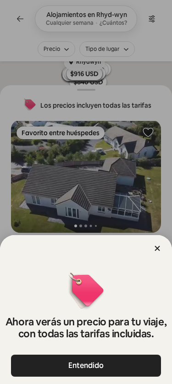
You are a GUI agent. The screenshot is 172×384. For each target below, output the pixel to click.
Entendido (86, 365)
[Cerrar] (157, 248)
